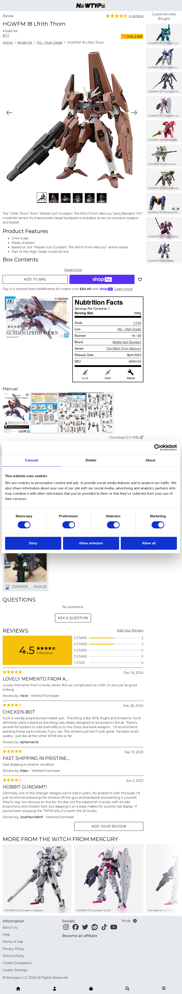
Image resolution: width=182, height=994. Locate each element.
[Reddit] (95, 928)
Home (8, 43)
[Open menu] (163, 988)
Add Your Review (130, 630)
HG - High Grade (49, 43)
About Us (10, 927)
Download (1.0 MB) (124, 437)
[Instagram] (66, 928)
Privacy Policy (13, 949)
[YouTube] (114, 928)
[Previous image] (9, 112)
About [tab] (150, 460)
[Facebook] (75, 928)
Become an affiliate (79, 936)
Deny (33, 543)
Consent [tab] (31, 460)
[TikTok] (104, 928)
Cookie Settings (15, 970)
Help (6, 935)
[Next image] (134, 112)
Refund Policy (13, 956)
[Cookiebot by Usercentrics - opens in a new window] (157, 447)
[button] (73, 412)
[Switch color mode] (135, 921)
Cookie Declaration (17, 963)
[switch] (68, 524)
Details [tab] (91, 460)
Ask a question (73, 618)
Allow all (149, 543)
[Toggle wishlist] (139, 279)
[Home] (18, 988)
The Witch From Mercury (123, 348)
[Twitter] (85, 928)
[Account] (54, 988)
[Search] (127, 988)
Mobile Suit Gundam (127, 342)
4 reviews (136, 16)
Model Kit (24, 43)
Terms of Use (13, 942)
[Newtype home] (91, 5)
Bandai (8, 16)
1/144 (137, 322)
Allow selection (91, 543)
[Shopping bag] (91, 988)
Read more (73, 270)
